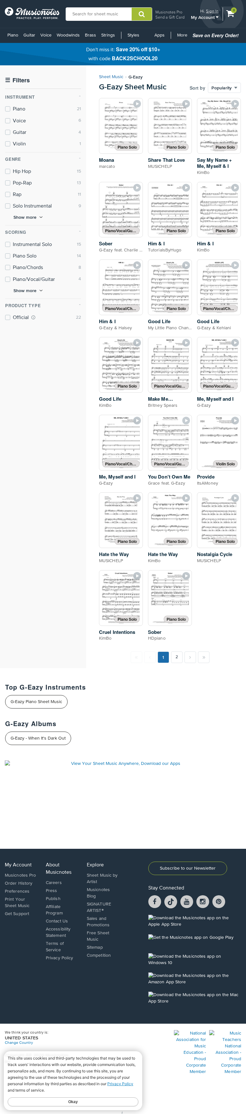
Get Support (17, 914)
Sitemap (95, 947)
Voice (46, 35)
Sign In (212, 11)
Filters (17, 80)
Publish (53, 899)
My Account (203, 17)
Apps (159, 35)
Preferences (17, 891)
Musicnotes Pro (168, 12)
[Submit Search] (142, 14)
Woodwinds (68, 35)
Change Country (19, 1043)
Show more (25, 217)
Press (51, 891)
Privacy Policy (59, 958)
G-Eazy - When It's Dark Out (38, 738)
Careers (54, 883)
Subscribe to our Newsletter (188, 868)
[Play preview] (137, 104)
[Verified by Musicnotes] (33, 317)
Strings (108, 35)
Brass (90, 35)
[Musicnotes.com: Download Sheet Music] (32, 13)
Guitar (29, 35)
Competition (99, 955)
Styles (133, 35)
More (183, 37)
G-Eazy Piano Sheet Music (36, 702)
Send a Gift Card (169, 17)
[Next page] (190, 657)
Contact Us (57, 921)
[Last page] (203, 657)
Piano (12, 35)
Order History (18, 883)
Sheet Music (111, 77)
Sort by (197, 88)
